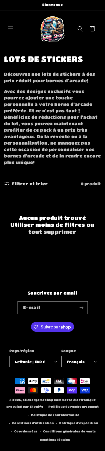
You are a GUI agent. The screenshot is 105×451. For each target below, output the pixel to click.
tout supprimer (52, 232)
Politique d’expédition (78, 423)
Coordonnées (26, 431)
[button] (11, 29)
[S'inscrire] (82, 307)
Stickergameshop (38, 400)
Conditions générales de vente (69, 431)
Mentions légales (55, 439)
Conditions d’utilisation (33, 423)
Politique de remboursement (73, 406)
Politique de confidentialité (55, 415)
